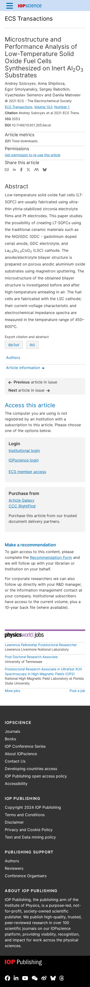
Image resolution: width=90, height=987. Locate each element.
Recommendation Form (51, 557)
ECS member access (27, 471)
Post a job (77, 691)
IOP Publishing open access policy (36, 776)
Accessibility (16, 783)
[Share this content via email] (7, 169)
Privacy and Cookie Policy (29, 829)
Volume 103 (43, 107)
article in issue (35, 382)
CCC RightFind (22, 506)
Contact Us (15, 761)
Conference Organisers (26, 875)
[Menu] (9, 5)
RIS (32, 345)
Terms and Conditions (25, 814)
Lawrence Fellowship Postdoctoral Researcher (41, 645)
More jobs (12, 691)
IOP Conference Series (25, 746)
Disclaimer (14, 822)
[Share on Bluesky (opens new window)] (45, 169)
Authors (12, 860)
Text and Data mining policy (30, 837)
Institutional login (24, 450)
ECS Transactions (29, 18)
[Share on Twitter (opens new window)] (28, 169)
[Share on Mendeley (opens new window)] (36, 169)
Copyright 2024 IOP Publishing (33, 807)
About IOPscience (21, 753)
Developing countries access (31, 768)
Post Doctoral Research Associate (31, 657)
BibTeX (13, 345)
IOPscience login (24, 460)
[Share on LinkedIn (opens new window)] (14, 169)
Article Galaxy (21, 500)
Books (10, 738)
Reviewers (14, 868)
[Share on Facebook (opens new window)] (21, 169)
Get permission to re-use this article (32, 155)
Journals (12, 731)
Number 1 (62, 107)
